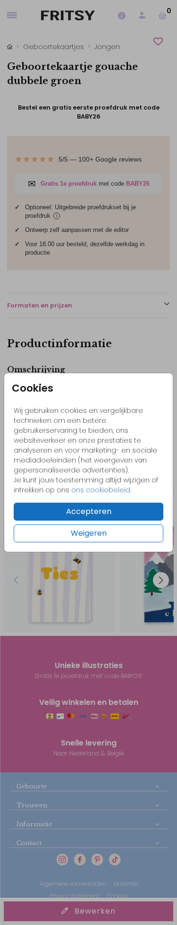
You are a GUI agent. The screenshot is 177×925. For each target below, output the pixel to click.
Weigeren (89, 533)
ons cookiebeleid (100, 490)
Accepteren (88, 511)
